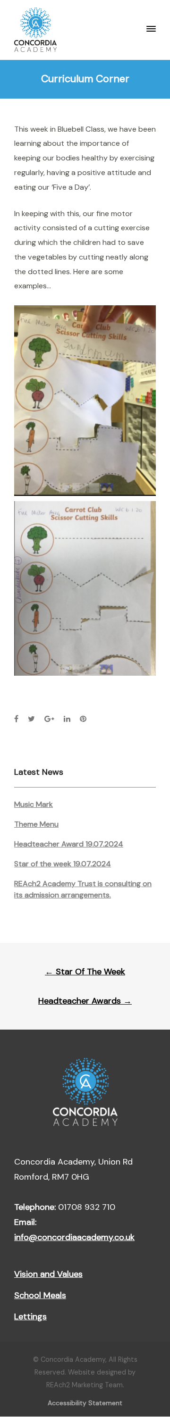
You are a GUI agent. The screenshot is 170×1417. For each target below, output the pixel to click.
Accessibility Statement (85, 1403)
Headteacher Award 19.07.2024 (68, 844)
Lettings (30, 1316)
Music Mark (33, 804)
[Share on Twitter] (31, 719)
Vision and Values (48, 1274)
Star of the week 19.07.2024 (62, 864)
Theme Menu (36, 824)
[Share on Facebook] (16, 719)
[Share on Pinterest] (83, 719)
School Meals (40, 1295)
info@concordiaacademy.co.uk (74, 1237)
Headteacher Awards (85, 1000)
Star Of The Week (85, 971)
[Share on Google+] (49, 719)
